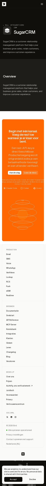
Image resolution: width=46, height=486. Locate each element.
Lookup (9, 277)
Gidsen (9, 343)
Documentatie (12, 311)
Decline (32, 479)
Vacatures (10, 361)
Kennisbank (11, 329)
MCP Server (11, 325)
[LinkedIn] (11, 417)
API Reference (12, 320)
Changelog (11, 352)
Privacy (9, 399)
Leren (8, 347)
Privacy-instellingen (14, 435)
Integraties (11, 334)
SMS (8, 259)
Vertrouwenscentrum (15, 404)
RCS (8, 282)
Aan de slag (14, 173)
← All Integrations (13, 25)
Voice (8, 263)
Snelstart (10, 315)
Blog (8, 357)
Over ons (10, 377)
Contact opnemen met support (19, 439)
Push (8, 286)
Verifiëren (10, 273)
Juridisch (10, 390)
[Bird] (4, 4)
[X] (7, 417)
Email (8, 254)
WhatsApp (10, 268)
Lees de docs (30, 173)
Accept (13, 479)
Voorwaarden (12, 395)
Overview (9, 76)
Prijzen (9, 381)
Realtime (10, 295)
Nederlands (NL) (13, 444)
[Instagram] (15, 417)
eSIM (8, 291)
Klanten (9, 338)
